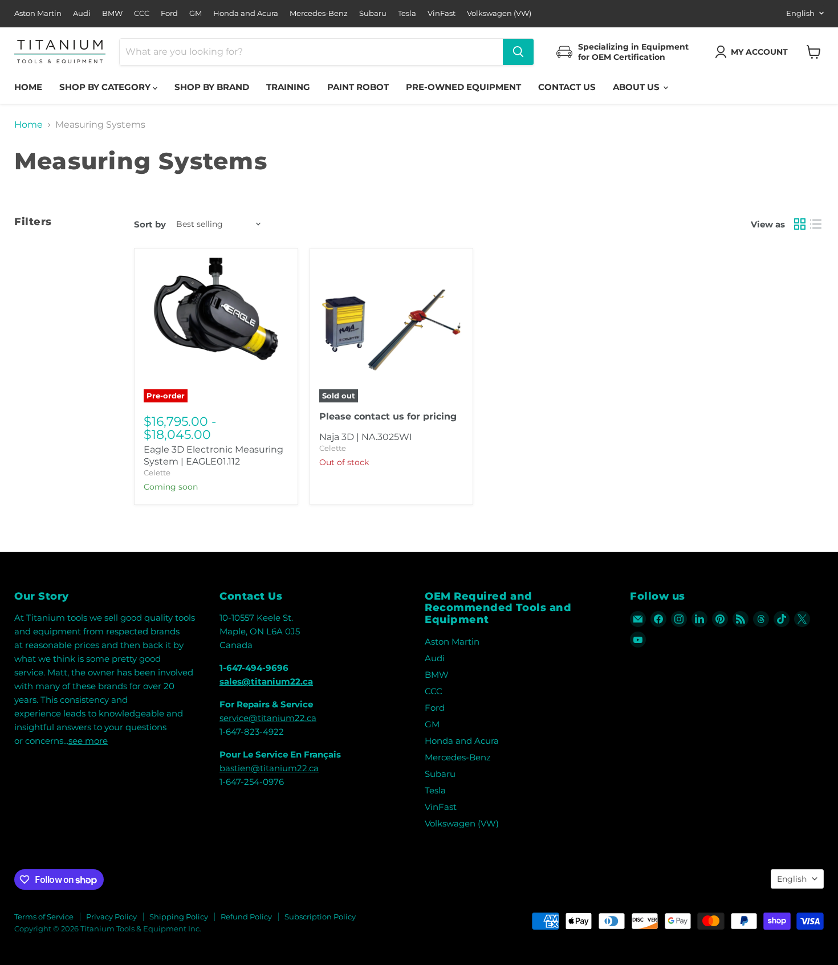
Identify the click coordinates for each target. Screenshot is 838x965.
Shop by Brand (211, 87)
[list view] (816, 224)
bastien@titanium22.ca (269, 768)
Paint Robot (358, 87)
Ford (169, 13)
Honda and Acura (245, 13)
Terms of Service (44, 916)
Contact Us (567, 87)
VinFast (441, 13)
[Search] (518, 52)
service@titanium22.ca (267, 717)
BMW (112, 13)
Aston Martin (38, 13)
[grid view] (800, 224)
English (800, 13)
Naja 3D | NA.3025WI (365, 436)
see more (88, 740)
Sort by (150, 224)
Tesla (407, 13)
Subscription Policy (320, 916)
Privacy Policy (111, 916)
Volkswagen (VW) (499, 13)
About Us (637, 87)
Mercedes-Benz (319, 13)
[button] (753, 52)
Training (288, 87)
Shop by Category (106, 87)
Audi (82, 13)
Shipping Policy (178, 916)
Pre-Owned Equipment (463, 87)
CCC (141, 13)
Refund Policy (246, 916)
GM (195, 13)
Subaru (373, 13)
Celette (157, 472)
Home (28, 87)
